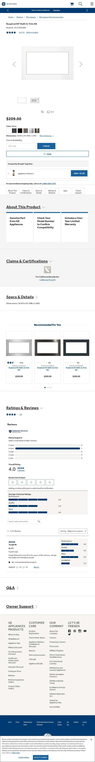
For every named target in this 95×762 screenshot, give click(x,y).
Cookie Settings (23, 757)
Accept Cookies (40, 757)
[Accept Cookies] (91, 739)
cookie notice (15, 753)
